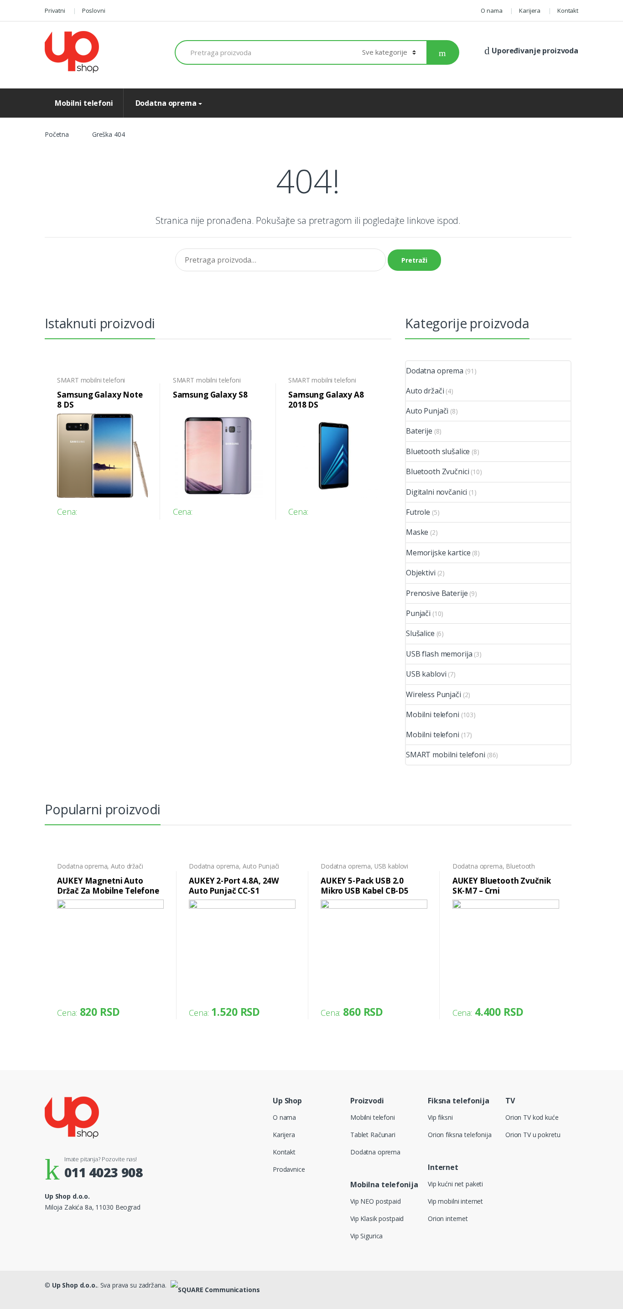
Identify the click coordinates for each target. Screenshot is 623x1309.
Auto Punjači (427, 411)
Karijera (529, 10)
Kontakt (567, 10)
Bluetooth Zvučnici (437, 471)
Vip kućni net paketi (455, 1184)
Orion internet (448, 1218)
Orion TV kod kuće (532, 1117)
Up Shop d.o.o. (74, 1285)
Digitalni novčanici (436, 492)
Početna (57, 134)
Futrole (418, 512)
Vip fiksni (440, 1117)
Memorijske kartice (438, 553)
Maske (417, 532)
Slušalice (420, 633)
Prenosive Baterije (436, 593)
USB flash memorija (439, 654)
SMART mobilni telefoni (91, 380)
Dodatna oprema (165, 103)
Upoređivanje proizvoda (534, 51)
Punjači (418, 613)
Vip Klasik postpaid (377, 1218)
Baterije (419, 431)
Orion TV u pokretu (532, 1134)
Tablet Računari (372, 1134)
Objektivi (421, 573)
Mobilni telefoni (84, 103)
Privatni (55, 10)
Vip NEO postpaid (375, 1201)
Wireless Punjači (433, 694)
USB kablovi (426, 674)
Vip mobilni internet (455, 1201)
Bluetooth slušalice (438, 451)
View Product (139, 508)
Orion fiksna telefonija (460, 1134)
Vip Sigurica (366, 1235)
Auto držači (425, 391)
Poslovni (93, 10)
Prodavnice (289, 1169)
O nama (491, 10)
